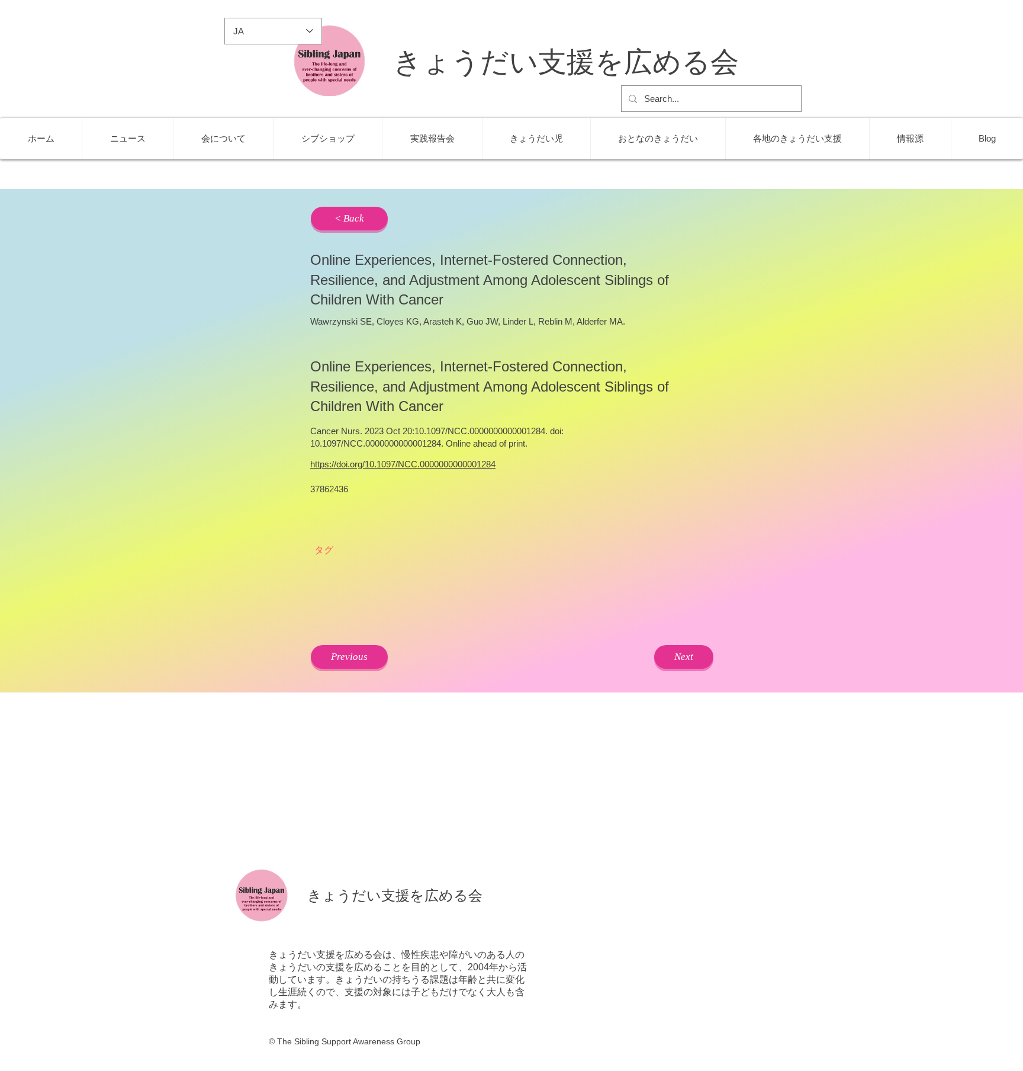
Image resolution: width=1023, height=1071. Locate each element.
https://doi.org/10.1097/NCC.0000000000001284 (403, 464)
